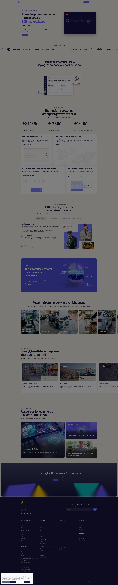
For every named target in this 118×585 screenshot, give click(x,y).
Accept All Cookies (27, 582)
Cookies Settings (6, 582)
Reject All (13, 581)
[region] (17, 578)
